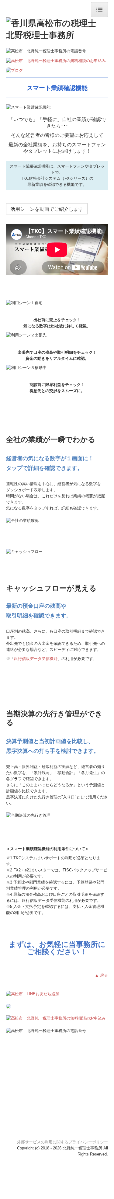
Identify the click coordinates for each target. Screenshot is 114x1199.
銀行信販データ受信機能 (35, 658)
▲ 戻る (101, 975)
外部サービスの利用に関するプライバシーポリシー (62, 1142)
